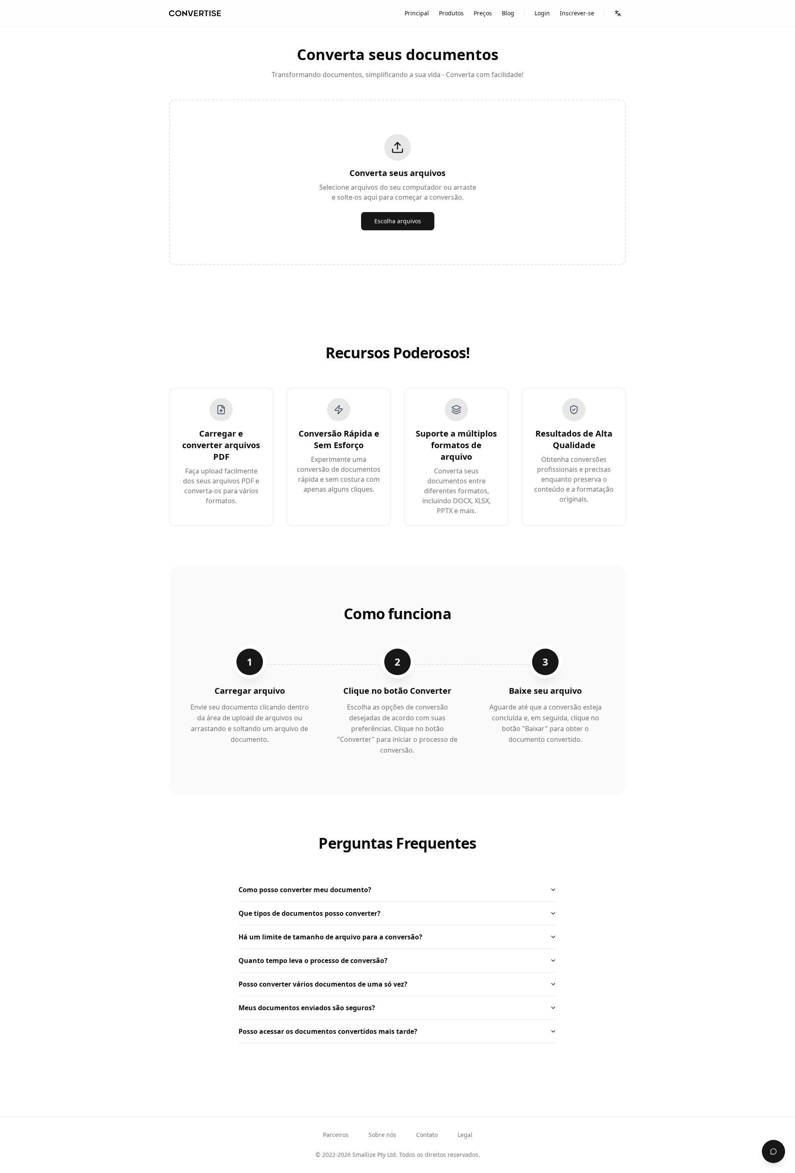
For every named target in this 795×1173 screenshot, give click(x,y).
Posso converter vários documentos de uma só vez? (322, 984)
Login (542, 13)
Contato (427, 1135)
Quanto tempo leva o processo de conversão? (313, 960)
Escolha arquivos (397, 221)
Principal (417, 13)
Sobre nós (382, 1135)
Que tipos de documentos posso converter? (309, 913)
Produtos (451, 13)
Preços (483, 13)
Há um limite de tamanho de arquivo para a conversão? (330, 936)
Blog (508, 13)
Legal (465, 1135)
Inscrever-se (577, 13)
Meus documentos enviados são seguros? (306, 1007)
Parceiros (336, 1135)
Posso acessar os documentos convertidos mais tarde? (327, 1031)
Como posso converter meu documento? (304, 889)
